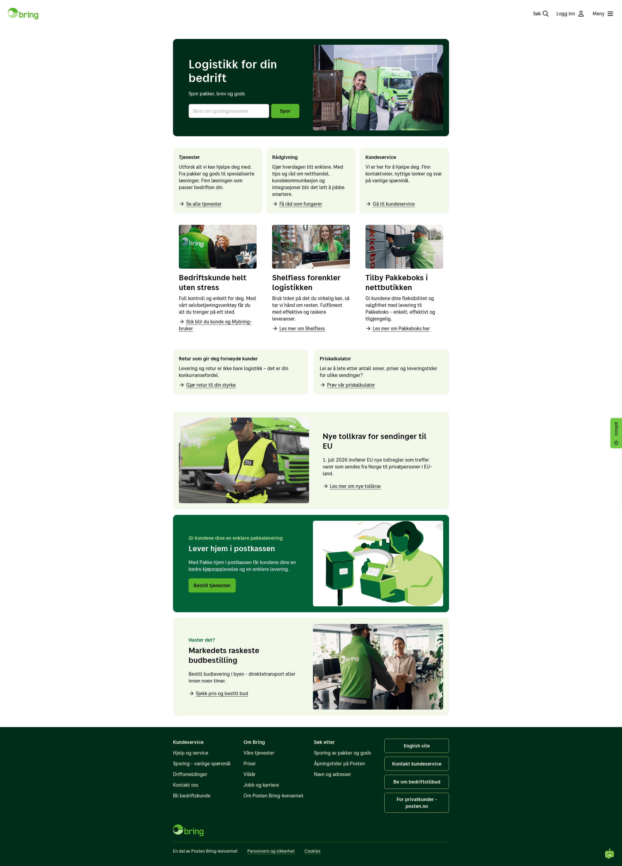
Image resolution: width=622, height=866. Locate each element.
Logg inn (565, 13)
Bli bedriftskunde (191, 796)
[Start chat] (610, 854)
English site (417, 746)
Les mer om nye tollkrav (355, 486)
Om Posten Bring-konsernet (273, 796)
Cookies (312, 851)
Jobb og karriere (261, 785)
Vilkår (249, 774)
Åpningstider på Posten (339, 763)
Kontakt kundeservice (416, 764)
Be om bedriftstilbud (416, 782)
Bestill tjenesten (212, 585)
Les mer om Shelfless (302, 328)
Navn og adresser (332, 774)
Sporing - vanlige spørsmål (202, 763)
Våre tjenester (258, 753)
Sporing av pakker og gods (342, 753)
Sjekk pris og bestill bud (222, 693)
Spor (285, 111)
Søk (537, 13)
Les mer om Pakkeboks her (401, 328)
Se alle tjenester (204, 204)
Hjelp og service (190, 753)
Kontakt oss (185, 785)
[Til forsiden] (23, 13)
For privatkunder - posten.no (417, 802)
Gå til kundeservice (394, 204)
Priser (249, 763)
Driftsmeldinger (190, 774)
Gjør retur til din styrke (211, 385)
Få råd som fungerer (300, 204)
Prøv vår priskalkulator (351, 385)
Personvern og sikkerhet (271, 851)
